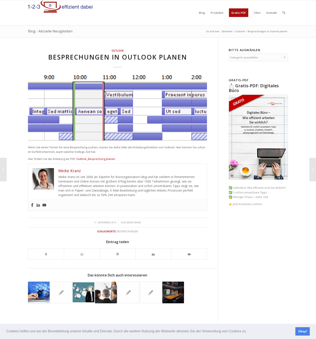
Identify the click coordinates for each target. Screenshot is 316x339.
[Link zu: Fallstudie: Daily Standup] (128, 292)
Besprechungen (127, 231)
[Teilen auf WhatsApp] (82, 253)
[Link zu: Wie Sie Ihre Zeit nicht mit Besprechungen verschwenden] (106, 292)
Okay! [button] (302, 331)
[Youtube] (44, 205)
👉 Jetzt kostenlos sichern (245, 204)
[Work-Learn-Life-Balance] (312, 169)
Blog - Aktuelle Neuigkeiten (50, 31)
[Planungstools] (3, 169)
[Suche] (284, 12)
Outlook (118, 50)
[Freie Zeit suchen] (117, 108)
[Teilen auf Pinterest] (117, 253)
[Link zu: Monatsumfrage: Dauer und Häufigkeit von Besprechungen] (151, 292)
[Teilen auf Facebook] (46, 253)
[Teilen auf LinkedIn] (153, 253)
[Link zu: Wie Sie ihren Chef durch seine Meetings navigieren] (83, 292)
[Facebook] (32, 205)
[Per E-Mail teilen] (189, 253)
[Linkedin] (38, 205)
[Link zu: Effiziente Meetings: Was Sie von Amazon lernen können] (173, 292)
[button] (248, 331)
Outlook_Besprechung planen (95, 159)
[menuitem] (202, 12)
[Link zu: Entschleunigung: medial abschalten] (39, 292)
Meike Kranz (133, 222)
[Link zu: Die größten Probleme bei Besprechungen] (61, 292)
